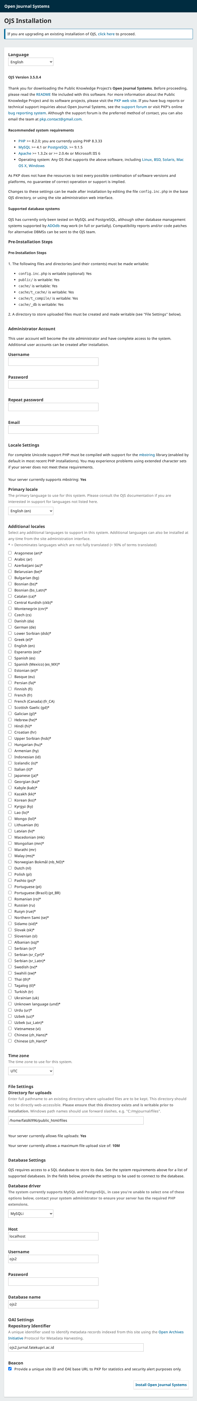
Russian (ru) (24, 905)
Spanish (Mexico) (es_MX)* (36, 664)
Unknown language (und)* (37, 1004)
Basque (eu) (24, 676)
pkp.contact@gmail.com (61, 119)
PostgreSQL (58, 147)
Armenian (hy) (25, 750)
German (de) (24, 627)
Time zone (18, 1055)
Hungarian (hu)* (28, 744)
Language (18, 54)
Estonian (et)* (25, 670)
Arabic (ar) (22, 559)
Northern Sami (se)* (31, 917)
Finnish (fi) (22, 688)
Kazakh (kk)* (24, 793)
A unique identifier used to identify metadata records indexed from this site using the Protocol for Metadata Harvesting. (96, 1335)
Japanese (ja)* (25, 775)
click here (106, 33)
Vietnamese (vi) (27, 1028)
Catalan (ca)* (24, 596)
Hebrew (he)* (25, 719)
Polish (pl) (22, 874)
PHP (22, 140)
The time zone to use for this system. (40, 1061)
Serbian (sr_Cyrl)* (28, 954)
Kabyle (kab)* (25, 787)
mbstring (147, 454)
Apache (24, 153)
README (43, 94)
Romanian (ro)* (27, 899)
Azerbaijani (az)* (28, 565)
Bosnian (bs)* (25, 583)
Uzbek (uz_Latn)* (28, 1022)
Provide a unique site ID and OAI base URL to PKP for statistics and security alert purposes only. (97, 1369)
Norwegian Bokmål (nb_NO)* (39, 861)
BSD (157, 159)
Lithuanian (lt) (25, 824)
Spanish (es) (24, 658)
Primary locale (23, 489)
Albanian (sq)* (26, 942)
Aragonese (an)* (28, 553)
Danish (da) (23, 621)
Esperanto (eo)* (27, 651)
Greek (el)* (23, 639)
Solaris (168, 159)
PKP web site (125, 100)
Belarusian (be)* (27, 571)
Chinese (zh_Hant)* (30, 1041)
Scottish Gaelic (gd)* (31, 707)
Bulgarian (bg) (26, 577)
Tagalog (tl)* (24, 985)
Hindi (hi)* (22, 726)
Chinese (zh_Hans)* (30, 1034)
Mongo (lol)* (24, 818)
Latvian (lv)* (24, 831)
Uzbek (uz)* (23, 1016)
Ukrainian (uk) (26, 997)
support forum (134, 106)
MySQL (24, 147)
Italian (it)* (23, 769)
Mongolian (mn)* (28, 843)
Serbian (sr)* (24, 948)
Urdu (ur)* (22, 1010)
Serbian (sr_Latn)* (29, 960)
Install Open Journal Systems (161, 1384)
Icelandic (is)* (25, 763)
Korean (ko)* (24, 800)
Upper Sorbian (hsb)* (32, 738)
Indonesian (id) (27, 756)
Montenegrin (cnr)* (30, 608)
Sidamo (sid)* (25, 923)
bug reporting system (27, 112)
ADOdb (53, 225)
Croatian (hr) (24, 732)
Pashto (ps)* (24, 880)
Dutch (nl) (22, 868)
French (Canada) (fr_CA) (33, 701)
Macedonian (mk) (28, 837)
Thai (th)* (22, 979)
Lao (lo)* (21, 812)
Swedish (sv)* (25, 966)
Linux (147, 159)
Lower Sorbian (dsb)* (32, 633)
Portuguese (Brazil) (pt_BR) (36, 892)
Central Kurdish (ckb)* (33, 602)
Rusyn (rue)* (24, 911)
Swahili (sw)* (24, 973)
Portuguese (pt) (27, 886)
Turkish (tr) (23, 991)
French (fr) (22, 695)
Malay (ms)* (24, 855)
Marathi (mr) (24, 849)
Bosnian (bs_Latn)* (30, 590)
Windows (37, 165)
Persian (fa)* (24, 682)
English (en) (24, 645)
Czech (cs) (22, 614)
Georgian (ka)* (26, 781)
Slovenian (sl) (25, 936)
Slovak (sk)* (24, 929)
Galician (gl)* (25, 713)
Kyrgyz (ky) (23, 806)
